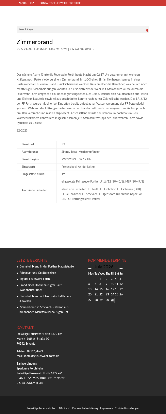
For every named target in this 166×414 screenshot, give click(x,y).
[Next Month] (121, 268)
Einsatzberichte (82, 49)
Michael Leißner (34, 49)
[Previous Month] (90, 268)
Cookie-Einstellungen (127, 408)
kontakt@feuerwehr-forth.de (41, 356)
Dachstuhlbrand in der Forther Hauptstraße (46, 266)
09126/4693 (35, 351)
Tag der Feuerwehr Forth (34, 279)
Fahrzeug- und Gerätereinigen (37, 273)
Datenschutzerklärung (85, 408)
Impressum (106, 408)
